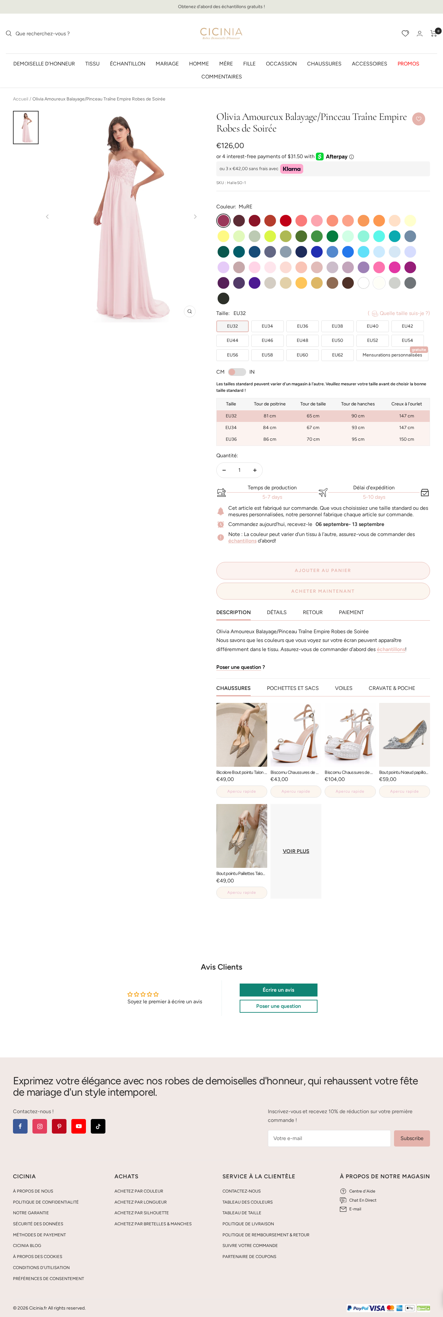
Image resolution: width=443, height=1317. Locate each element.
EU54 (407, 340)
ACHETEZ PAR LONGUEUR (140, 1202)
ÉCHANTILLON (127, 63)
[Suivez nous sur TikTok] (98, 1126)
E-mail (355, 1208)
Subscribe (412, 1138)
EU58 (267, 355)
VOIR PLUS (296, 851)
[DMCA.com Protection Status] (423, 1308)
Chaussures (324, 63)
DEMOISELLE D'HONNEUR (44, 63)
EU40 (372, 326)
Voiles (344, 688)
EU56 (232, 355)
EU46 (267, 340)
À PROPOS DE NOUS (33, 1191)
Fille (249, 63)
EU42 (407, 326)
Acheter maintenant (323, 591)
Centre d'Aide (362, 1191)
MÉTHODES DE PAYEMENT (39, 1234)
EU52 (372, 340)
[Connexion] (420, 33)
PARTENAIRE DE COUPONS (249, 1256)
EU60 (302, 355)
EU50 (337, 340)
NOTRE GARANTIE (31, 1212)
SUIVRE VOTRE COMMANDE (250, 1245)
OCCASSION (281, 63)
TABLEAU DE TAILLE (241, 1212)
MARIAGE (167, 63)
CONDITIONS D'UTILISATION (41, 1267)
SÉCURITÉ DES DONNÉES (38, 1223)
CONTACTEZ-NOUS (241, 1191)
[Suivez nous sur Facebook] (20, 1126)
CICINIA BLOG (27, 1245)
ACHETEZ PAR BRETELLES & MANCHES (153, 1223)
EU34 (267, 326)
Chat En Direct (363, 1200)
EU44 (232, 340)
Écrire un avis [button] (278, 990)
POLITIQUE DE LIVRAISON (248, 1223)
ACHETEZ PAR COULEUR (138, 1191)
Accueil (20, 99)
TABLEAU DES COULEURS (247, 1202)
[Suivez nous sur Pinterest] (59, 1126)
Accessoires (369, 63)
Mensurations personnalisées (394, 353)
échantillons (242, 541)
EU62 (337, 355)
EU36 (302, 326)
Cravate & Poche (392, 688)
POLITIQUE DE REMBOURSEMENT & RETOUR (265, 1234)
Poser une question (238, 667)
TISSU (92, 63)
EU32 (232, 326)
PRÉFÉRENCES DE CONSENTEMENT (48, 1278)
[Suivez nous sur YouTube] (78, 1126)
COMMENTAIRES (221, 76)
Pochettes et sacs (293, 688)
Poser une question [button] (278, 1006)
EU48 (302, 340)
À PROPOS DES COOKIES (37, 1256)
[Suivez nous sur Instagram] (39, 1126)
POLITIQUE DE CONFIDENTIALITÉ (46, 1202)
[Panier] (433, 33)
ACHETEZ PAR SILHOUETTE (141, 1212)
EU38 (337, 326)
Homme (199, 63)
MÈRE (226, 63)
